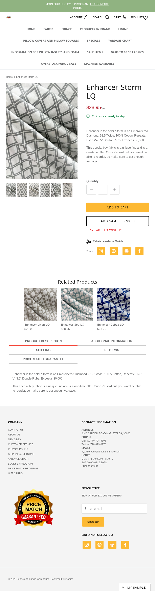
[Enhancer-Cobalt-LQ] (113, 304)
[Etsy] (112, 545)
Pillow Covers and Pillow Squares (51, 40)
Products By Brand (95, 29)
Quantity (92, 181)
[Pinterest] (99, 545)
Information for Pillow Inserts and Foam (45, 52)
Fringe (67, 29)
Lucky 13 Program (20, 463)
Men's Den (14, 439)
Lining (123, 29)
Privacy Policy (18, 449)
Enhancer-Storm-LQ (27, 77)
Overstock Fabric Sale (58, 63)
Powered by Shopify (62, 579)
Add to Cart (117, 207)
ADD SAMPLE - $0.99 (118, 221)
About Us (14, 434)
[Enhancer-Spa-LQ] (77, 304)
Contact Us (16, 429)
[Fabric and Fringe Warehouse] (9, 17)
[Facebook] (125, 545)
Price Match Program (23, 468)
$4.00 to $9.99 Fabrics (127, 52)
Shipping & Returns (21, 454)
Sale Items (95, 52)
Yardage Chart (120, 40)
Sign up (93, 522)
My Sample (136, 587)
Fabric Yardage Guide (108, 241)
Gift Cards (15, 473)
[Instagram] (87, 545)
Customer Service (20, 444)
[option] (42, 131)
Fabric (48, 29)
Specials (93, 40)
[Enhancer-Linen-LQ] (40, 304)
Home (31, 29)
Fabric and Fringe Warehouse (33, 579)
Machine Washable (99, 63)
